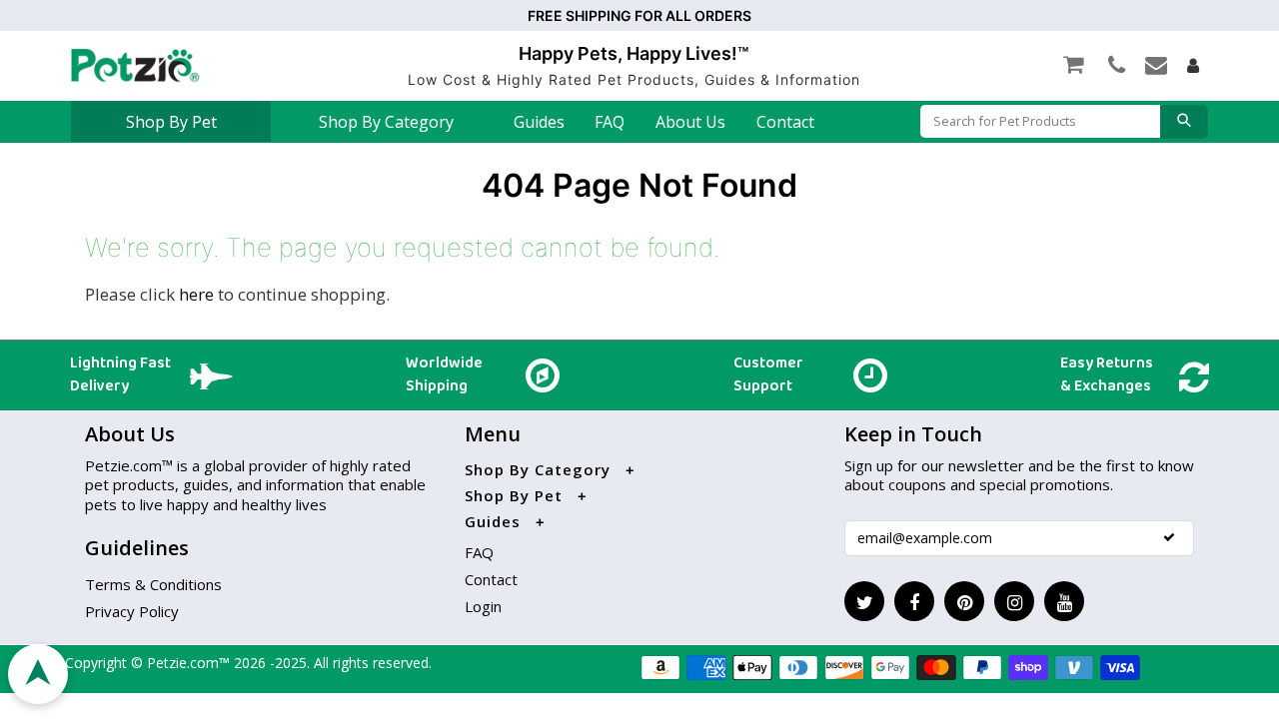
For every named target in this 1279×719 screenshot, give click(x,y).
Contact (785, 122)
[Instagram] (1014, 601)
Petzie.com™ (190, 662)
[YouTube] (1064, 601)
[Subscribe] (1169, 537)
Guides (539, 122)
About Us (690, 122)
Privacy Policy (132, 611)
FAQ (610, 122)
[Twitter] (864, 601)
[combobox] (1040, 121)
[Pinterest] (964, 601)
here (196, 294)
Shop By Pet (171, 122)
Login (483, 606)
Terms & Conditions (153, 584)
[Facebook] (914, 601)
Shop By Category (386, 122)
